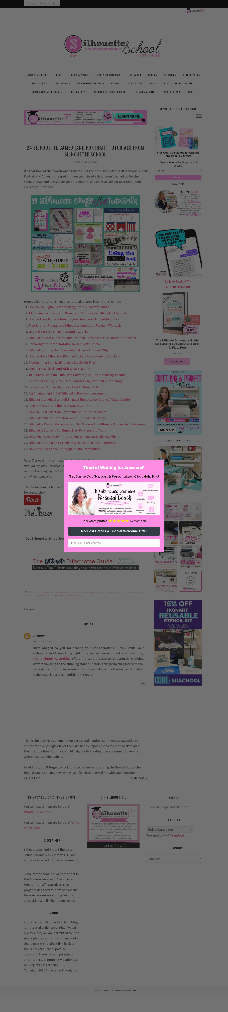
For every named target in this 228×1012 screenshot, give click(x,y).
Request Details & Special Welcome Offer (114, 531)
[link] (114, 498)
